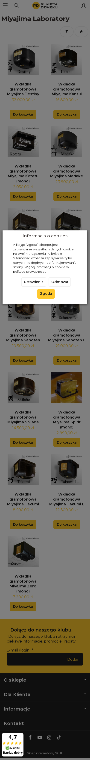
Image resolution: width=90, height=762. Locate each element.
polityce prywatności (29, 271)
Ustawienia (34, 282)
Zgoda (46, 294)
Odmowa (59, 282)
